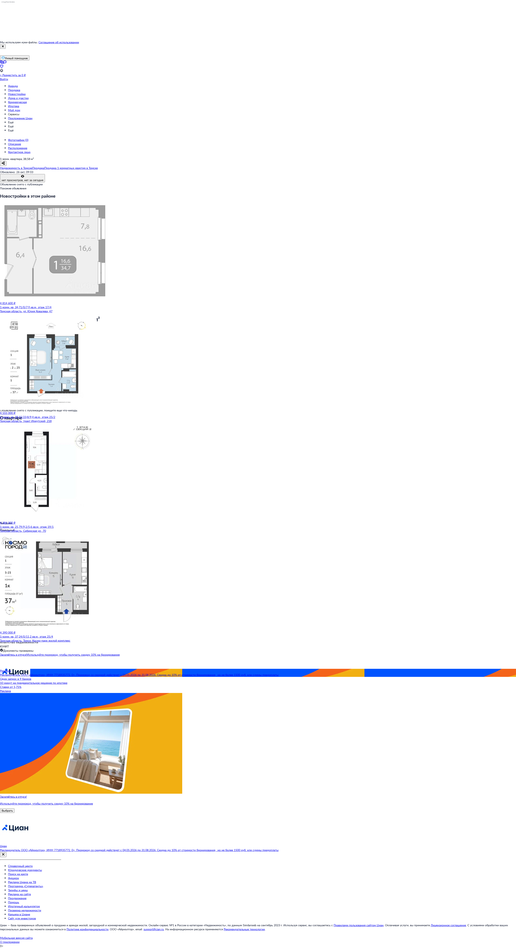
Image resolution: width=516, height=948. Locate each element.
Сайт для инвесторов (22, 918)
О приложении (10, 942)
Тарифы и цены (18, 890)
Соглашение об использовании (58, 42)
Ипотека (13, 106)
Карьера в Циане (19, 914)
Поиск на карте (18, 874)
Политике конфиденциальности (87, 929)
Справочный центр (20, 866)
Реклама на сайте (19, 894)
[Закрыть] (3, 46)
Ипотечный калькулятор (24, 906)
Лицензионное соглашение (448, 925)
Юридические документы (25, 870)
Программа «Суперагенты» (25, 886)
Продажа (14, 90)
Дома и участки (18, 98)
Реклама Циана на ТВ (22, 882)
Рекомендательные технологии (244, 929)
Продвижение (17, 898)
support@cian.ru (154, 929)
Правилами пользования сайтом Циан (359, 925)
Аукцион (13, 878)
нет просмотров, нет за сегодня (22, 180)
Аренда (13, 86)
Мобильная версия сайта (16, 938)
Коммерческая (17, 102)
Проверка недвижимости (24, 910)
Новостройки (17, 94)
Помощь (13, 902)
